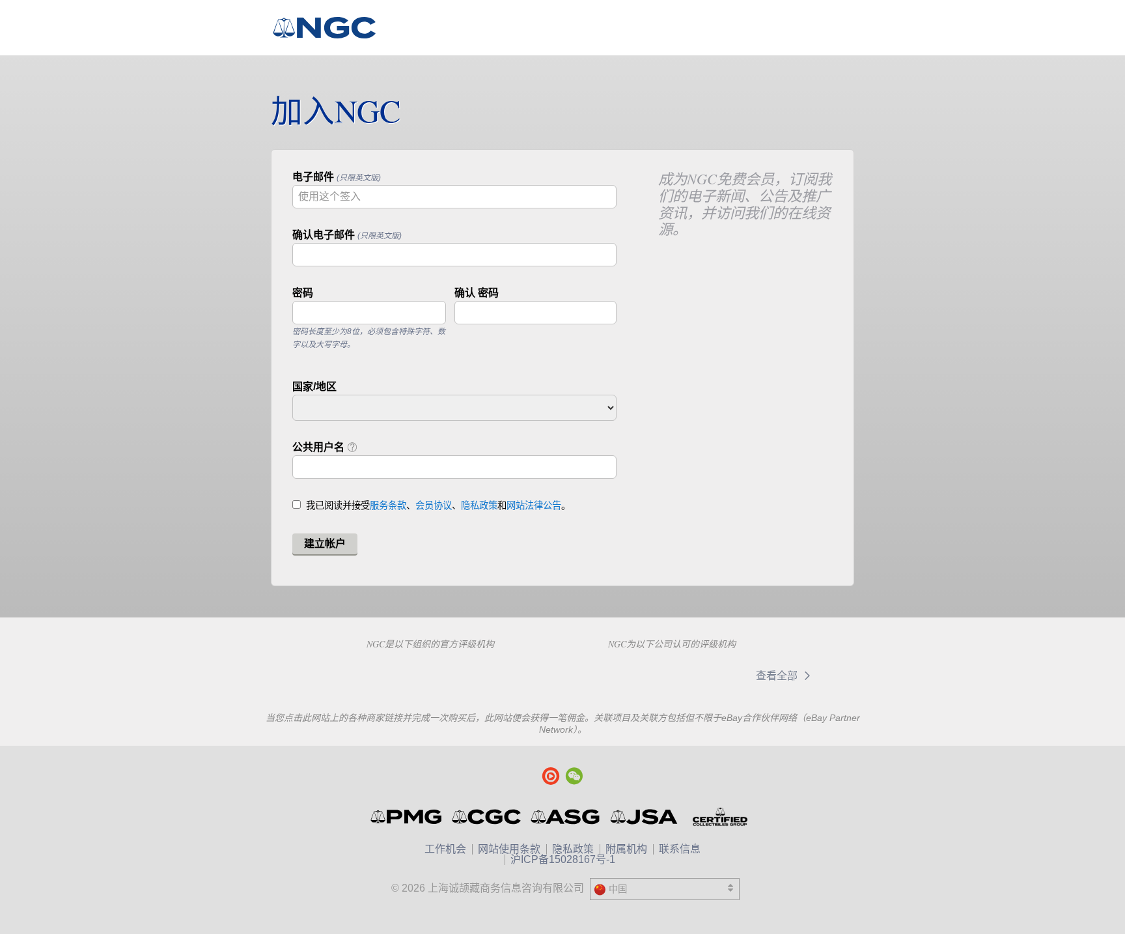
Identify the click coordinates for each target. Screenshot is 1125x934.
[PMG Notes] (407, 817)
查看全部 (778, 675)
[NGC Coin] (330, 27)
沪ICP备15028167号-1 (562, 859)
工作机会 (445, 849)
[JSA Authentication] (644, 817)
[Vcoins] (522, 674)
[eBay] (710, 676)
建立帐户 (325, 543)
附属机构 (626, 849)
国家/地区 (314, 386)
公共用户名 (319, 447)
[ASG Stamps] (566, 817)
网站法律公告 (534, 505)
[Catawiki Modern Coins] (626, 676)
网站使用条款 (509, 849)
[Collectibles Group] (720, 817)
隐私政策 (479, 505)
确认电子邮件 (347, 234)
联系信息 (680, 849)
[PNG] (441, 674)
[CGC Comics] (487, 817)
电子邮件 (336, 176)
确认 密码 (476, 292)
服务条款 (388, 505)
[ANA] (349, 674)
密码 (302, 292)
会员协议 (433, 505)
